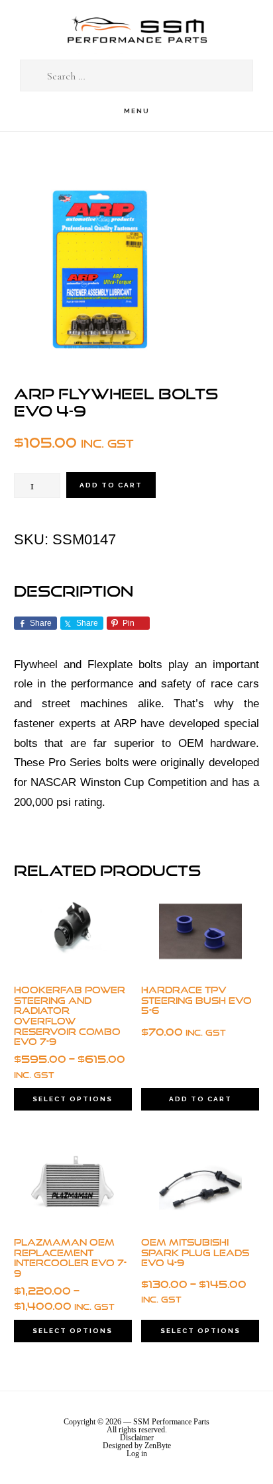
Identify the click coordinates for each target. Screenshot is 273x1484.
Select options (72, 1099)
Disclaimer (137, 1437)
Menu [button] (137, 111)
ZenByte (157, 1445)
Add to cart (111, 485)
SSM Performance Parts (136, 30)
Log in (137, 1453)
